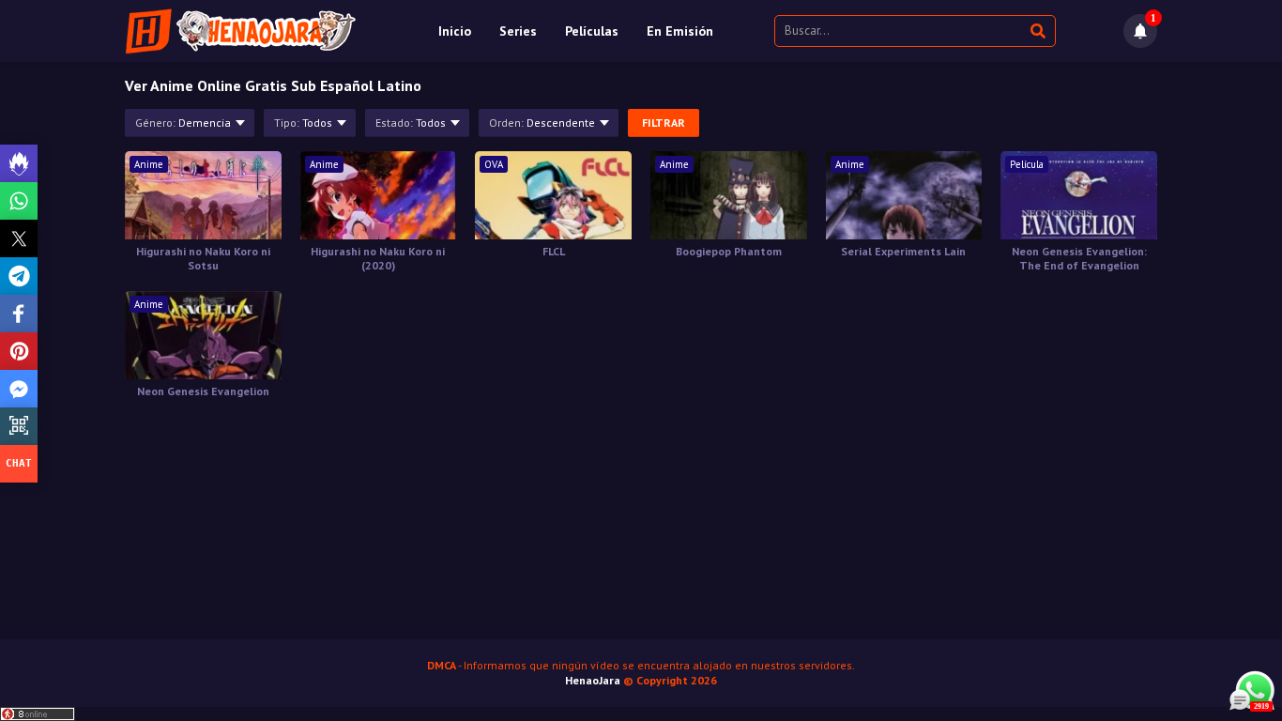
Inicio (454, 31)
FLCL (553, 251)
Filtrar (663, 122)
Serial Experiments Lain (903, 251)
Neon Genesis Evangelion (203, 391)
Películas (591, 31)
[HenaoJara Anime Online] (241, 31)
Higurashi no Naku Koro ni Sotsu (203, 258)
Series (518, 31)
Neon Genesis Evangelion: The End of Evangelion (1079, 258)
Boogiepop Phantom (729, 251)
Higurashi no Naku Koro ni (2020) (378, 258)
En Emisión (680, 31)
